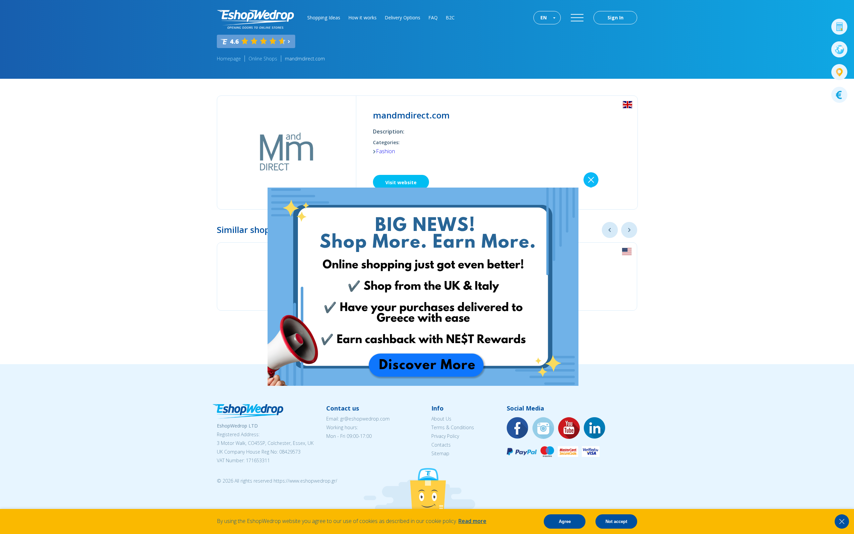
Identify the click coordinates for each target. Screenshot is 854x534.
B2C (450, 17)
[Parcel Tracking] (839, 72)
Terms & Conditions (452, 427)
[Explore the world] (839, 49)
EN (543, 17)
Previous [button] (610, 230)
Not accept (616, 521)
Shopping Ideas (323, 17)
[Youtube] (569, 428)
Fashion (385, 151)
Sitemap (440, 453)
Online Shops (263, 58)
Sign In (615, 17)
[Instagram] (543, 428)
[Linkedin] (595, 428)
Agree (565, 521)
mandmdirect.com (305, 58)
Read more (472, 521)
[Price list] (839, 95)
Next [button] (629, 230)
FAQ (433, 17)
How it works (362, 17)
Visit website (401, 182)
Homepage (229, 58)
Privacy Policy (445, 436)
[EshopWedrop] (255, 19)
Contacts (441, 445)
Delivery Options (402, 17)
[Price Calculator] (839, 27)
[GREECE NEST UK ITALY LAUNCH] (423, 383)
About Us (441, 419)
